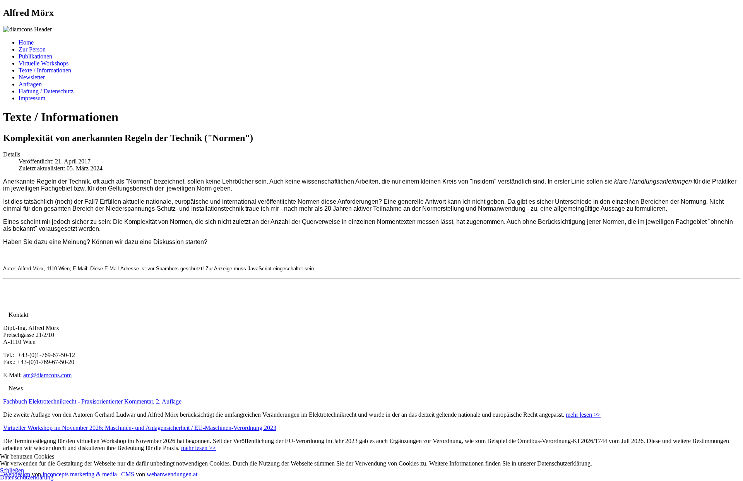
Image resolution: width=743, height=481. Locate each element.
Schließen (12, 470)
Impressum (32, 98)
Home (26, 42)
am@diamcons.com (47, 375)
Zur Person (32, 49)
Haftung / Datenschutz (46, 91)
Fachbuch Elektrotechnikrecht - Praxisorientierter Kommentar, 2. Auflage (92, 401)
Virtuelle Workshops (43, 63)
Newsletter (32, 77)
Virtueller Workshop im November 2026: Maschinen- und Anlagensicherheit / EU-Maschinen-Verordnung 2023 (139, 427)
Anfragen (30, 84)
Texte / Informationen (45, 70)
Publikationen (35, 56)
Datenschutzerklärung (26, 477)
